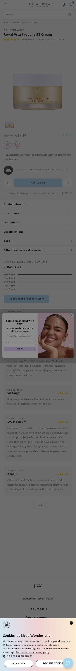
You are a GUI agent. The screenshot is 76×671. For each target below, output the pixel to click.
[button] (38, 656)
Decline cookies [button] (53, 663)
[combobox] (71, 623)
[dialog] (38, 644)
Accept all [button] (18, 663)
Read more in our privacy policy (32, 652)
